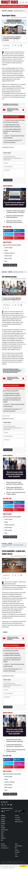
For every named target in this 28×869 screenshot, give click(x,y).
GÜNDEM (10, 271)
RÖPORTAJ (3, 838)
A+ (5, 48)
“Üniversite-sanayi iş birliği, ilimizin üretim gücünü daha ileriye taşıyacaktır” (14, 121)
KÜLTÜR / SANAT (4, 829)
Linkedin (18, 230)
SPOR (2, 834)
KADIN (2, 836)
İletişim (16, 856)
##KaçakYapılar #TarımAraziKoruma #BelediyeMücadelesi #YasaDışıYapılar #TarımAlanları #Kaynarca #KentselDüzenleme (12, 105)
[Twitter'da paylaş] (15, 45)
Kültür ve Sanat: (8, 258)
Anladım (23, 866)
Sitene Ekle (17, 852)
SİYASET (2, 825)
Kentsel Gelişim (8, 255)
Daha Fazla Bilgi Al (12, 867)
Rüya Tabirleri (4, 845)
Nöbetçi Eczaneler (19, 821)
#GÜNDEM (5, 632)
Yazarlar (17, 815)
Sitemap (16, 850)
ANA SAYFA (4, 10)
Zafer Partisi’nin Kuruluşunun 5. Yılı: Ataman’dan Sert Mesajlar (12, 141)
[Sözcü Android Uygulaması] (21, 811)
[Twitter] (8, 804)
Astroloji (3, 843)
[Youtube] (11, 804)
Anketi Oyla (6, 265)
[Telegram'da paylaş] (21, 45)
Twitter (7, 234)
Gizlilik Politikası (18, 845)
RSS (17, 238)
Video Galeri (17, 819)
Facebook (7, 230)
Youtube (8, 238)
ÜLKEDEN (3, 821)
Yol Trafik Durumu (5, 847)
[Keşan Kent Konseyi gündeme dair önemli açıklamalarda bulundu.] (14, 194)
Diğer (6, 261)
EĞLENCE (3, 819)
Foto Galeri (17, 817)
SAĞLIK (2, 832)
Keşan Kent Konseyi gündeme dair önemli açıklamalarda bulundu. (14, 203)
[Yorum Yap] (3, 48)
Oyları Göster (13, 265)
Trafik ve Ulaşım (8, 247)
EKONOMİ (3, 827)
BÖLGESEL (10, 10)
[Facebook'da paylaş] (13, 45)
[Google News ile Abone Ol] (6, 45)
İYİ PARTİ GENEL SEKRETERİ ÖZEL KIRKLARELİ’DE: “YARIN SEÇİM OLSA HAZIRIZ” (12, 131)
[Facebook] (5, 804)
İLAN (2, 840)
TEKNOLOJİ (3, 817)
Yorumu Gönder (8, 180)
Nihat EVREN (7, 415)
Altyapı (6, 250)
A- (8, 48)
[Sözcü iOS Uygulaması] (7, 811)
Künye (16, 843)
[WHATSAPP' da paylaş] (18, 45)
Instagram (18, 234)
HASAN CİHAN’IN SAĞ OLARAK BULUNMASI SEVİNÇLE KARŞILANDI (11, 125)
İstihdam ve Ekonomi (10, 253)
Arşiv (16, 854)
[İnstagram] (2, 804)
